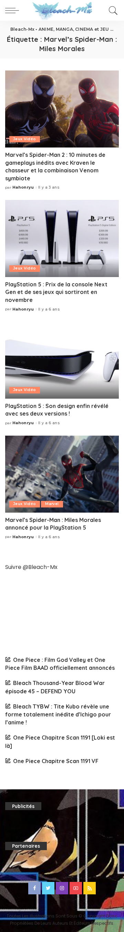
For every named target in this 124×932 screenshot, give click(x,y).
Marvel (52, 504)
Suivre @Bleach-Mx (31, 567)
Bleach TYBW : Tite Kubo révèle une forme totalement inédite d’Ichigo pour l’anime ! (58, 714)
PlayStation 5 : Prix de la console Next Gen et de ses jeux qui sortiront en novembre (56, 292)
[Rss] (89, 888)
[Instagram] (62, 888)
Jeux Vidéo (24, 139)
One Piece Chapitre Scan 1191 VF (56, 761)
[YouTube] (76, 888)
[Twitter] (48, 888)
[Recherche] (112, 10)
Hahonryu (23, 187)
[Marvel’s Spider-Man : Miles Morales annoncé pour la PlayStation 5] (62, 474)
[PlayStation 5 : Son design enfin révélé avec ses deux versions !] (62, 360)
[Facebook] (34, 888)
